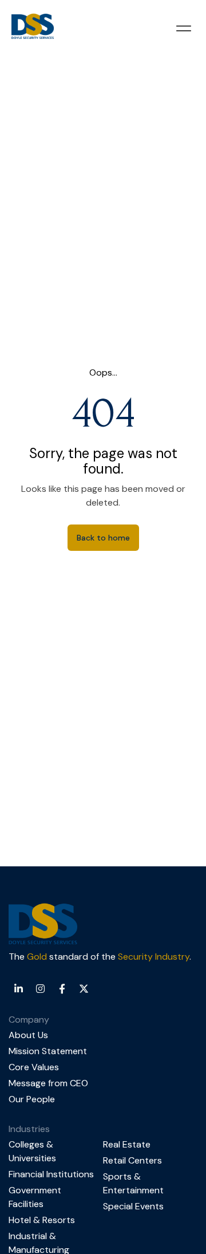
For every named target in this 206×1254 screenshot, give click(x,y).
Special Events (133, 1206)
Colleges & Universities (32, 1151)
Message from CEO (48, 1083)
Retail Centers (132, 1160)
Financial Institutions (51, 1174)
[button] (183, 28)
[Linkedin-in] (18, 988)
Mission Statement (48, 1051)
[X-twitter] (83, 988)
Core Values (34, 1067)
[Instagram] (40, 988)
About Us (28, 1035)
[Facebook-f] (62, 988)
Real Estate (126, 1144)
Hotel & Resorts (42, 1220)
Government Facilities (35, 1197)
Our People (32, 1099)
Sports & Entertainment (133, 1183)
